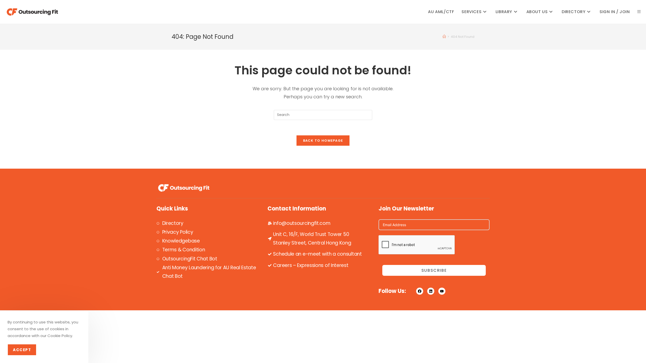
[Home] (444, 36)
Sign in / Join (615, 12)
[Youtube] (441, 291)
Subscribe (434, 270)
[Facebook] (419, 291)
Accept (22, 349)
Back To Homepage (323, 140)
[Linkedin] (430, 291)
